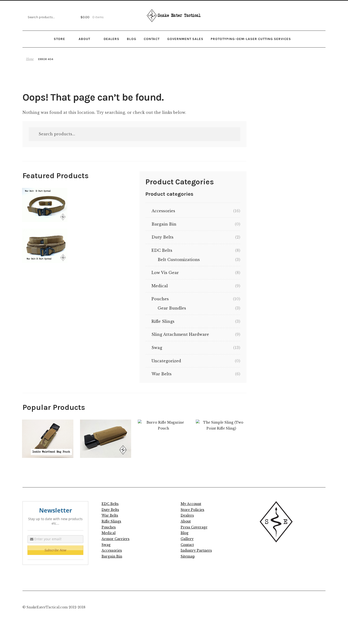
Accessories (163, 210)
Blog (131, 39)
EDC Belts (162, 250)
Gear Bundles (172, 308)
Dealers (111, 39)
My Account (191, 504)
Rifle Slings (163, 321)
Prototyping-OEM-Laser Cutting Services (251, 39)
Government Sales (185, 39)
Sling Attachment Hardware (180, 334)
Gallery (187, 539)
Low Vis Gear (165, 272)
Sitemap (188, 556)
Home (30, 59)
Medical (160, 285)
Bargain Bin (164, 224)
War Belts (162, 374)
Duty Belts (163, 237)
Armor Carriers (115, 539)
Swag (157, 347)
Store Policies (192, 510)
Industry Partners (196, 551)
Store (59, 39)
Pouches (160, 299)
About (84, 39)
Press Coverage (194, 527)
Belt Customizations (179, 259)
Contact (152, 39)
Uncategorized (166, 361)
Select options (44, 205)
